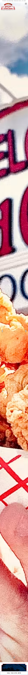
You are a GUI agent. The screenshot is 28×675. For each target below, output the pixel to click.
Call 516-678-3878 (14, 673)
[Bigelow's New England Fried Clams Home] (8, 6)
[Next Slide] (26, 335)
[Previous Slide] (2, 335)
